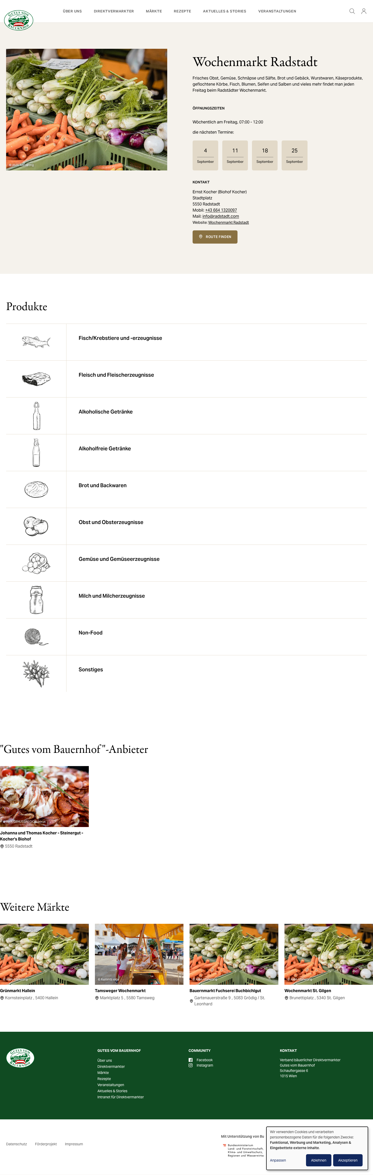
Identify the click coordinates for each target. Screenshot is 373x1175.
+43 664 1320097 (221, 210)
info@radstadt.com (220, 216)
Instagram (205, 1065)
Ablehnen (318, 1160)
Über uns (72, 11)
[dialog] (317, 1148)
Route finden (218, 237)
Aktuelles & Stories (224, 11)
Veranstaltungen (277, 11)
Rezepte (182, 11)
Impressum (74, 1144)
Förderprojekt (46, 1144)
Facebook (205, 1060)
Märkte (154, 11)
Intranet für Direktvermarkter (120, 1097)
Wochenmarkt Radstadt (228, 222)
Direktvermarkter (114, 11)
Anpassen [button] (278, 1160)
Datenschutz (16, 1144)
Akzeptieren (348, 1160)
